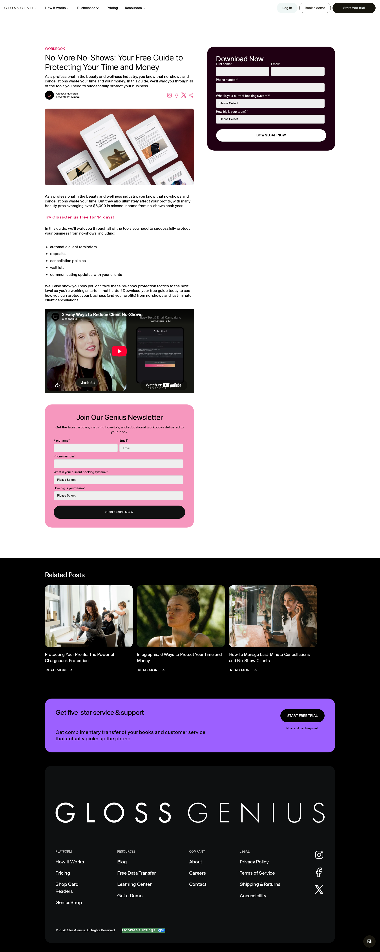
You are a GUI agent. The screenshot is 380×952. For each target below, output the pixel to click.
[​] (369, 941)
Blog (122, 862)
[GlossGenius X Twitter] (319, 889)
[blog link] (89, 628)
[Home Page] (21, 8)
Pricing (112, 8)
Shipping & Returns (260, 884)
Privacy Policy (254, 862)
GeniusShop (68, 902)
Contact (197, 884)
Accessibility (253, 896)
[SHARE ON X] (184, 95)
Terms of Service (257, 873)
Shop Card (67, 887)
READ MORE (57, 670)
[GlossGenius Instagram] (319, 854)
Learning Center (134, 884)
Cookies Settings (138, 930)
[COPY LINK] (191, 95)
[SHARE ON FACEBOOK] (176, 95)
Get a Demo (129, 896)
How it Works (69, 862)
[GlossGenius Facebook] (319, 872)
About (195, 862)
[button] (57, 8)
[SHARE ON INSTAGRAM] (169, 95)
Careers (197, 873)
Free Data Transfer (136, 873)
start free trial (302, 716)
